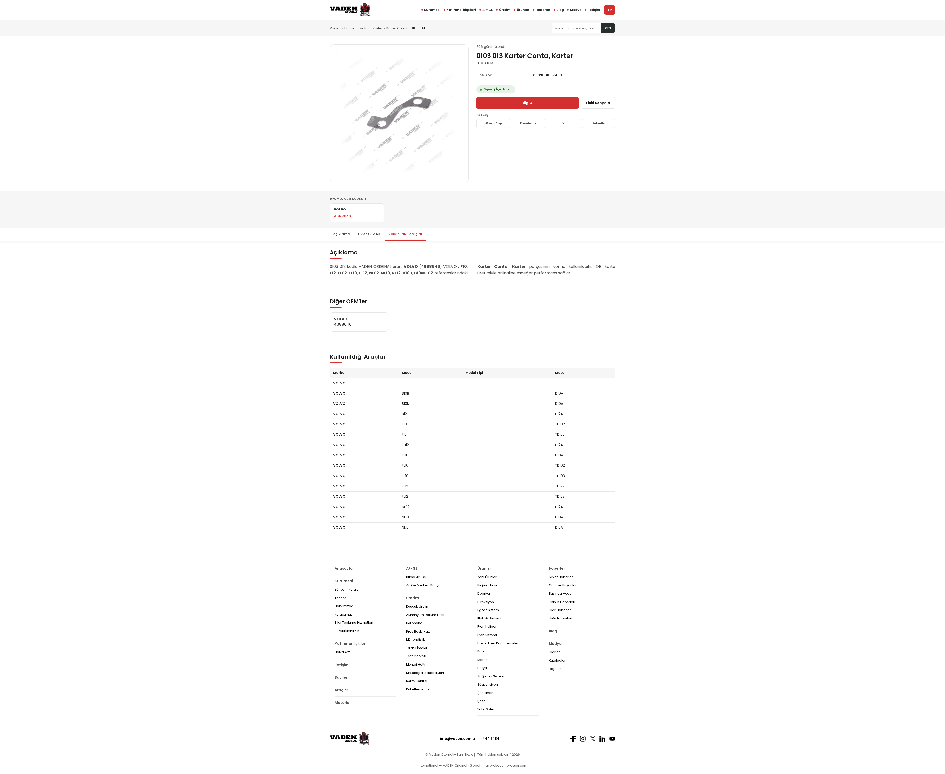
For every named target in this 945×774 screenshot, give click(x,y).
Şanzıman (485, 692)
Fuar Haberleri (560, 610)
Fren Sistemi (487, 635)
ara (608, 28)
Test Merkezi (416, 656)
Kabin (482, 651)
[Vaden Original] (350, 9)
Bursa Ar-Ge (416, 577)
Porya (482, 668)
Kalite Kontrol (416, 681)
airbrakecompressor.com (506, 765)
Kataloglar (557, 660)
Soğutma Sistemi (491, 676)
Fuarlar (554, 652)
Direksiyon (485, 602)
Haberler (543, 10)
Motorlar (343, 702)
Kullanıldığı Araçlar (406, 234)
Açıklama (341, 234)
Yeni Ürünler (487, 577)
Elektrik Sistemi (489, 618)
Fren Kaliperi (487, 626)
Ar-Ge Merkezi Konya (423, 585)
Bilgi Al (528, 102)
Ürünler (523, 10)
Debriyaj (484, 593)
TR (609, 10)
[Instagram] (583, 739)
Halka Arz (342, 652)
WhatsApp (493, 123)
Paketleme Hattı (419, 689)
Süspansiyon (487, 684)
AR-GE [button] (487, 10)
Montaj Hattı (415, 664)
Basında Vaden (561, 593)
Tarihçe (341, 598)
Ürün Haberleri (560, 618)
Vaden (335, 28)
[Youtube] (612, 739)
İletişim (594, 10)
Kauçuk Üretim (417, 606)
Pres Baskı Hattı (418, 631)
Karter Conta (396, 28)
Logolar (555, 668)
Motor (364, 28)
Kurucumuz (344, 614)
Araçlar (341, 690)
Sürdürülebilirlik (347, 631)
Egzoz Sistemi (488, 610)
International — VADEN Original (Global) (450, 765)
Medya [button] (576, 10)
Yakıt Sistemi (487, 709)
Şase (481, 701)
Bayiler (341, 677)
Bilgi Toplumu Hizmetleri (354, 622)
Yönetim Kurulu (347, 589)
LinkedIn (598, 123)
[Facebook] (573, 739)
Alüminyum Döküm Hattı (425, 614)
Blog (560, 10)
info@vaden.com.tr (457, 738)
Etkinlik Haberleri (562, 602)
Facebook (528, 123)
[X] (593, 738)
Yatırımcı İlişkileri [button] (461, 10)
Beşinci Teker (488, 585)
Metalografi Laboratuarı (425, 672)
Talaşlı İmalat (416, 648)
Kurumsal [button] (432, 10)
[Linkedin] (602, 739)
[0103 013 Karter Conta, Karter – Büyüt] (399, 113)
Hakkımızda (344, 606)
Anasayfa (344, 568)
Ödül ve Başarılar (563, 585)
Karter (378, 28)
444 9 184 (490, 738)
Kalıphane (414, 623)
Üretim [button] (505, 10)
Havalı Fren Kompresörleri (498, 643)
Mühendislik (415, 639)
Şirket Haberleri (561, 577)
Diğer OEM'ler (369, 234)
